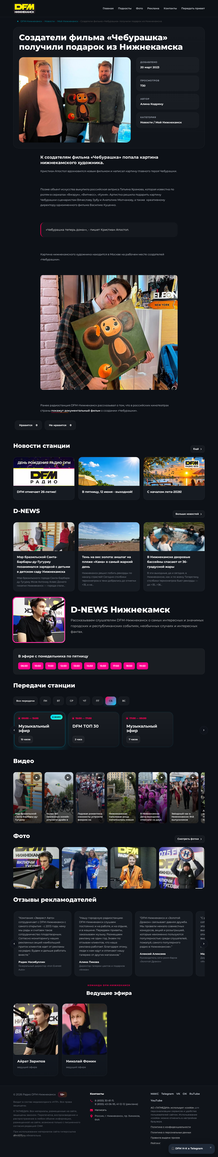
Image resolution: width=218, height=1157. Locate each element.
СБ (111, 700)
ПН (45, 700)
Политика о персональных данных (171, 1132)
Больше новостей (187, 514)
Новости (50, 21)
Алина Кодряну (151, 104)
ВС (124, 700)
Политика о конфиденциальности (171, 1127)
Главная (108, 8)
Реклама (153, 8)
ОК (185, 1093)
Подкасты (125, 8)
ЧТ (84, 700)
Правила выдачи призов (165, 1137)
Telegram (167, 1093)
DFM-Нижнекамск (31, 21)
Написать (100, 1109)
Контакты (170, 8)
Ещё (196, 448)
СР (71, 700)
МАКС (155, 1093)
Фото (139, 8)
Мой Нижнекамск (67, 21)
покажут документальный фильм (75, 410)
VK (178, 1093)
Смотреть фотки (188, 838)
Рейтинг (156, 1143)
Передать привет (193, 8)
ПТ (97, 700)
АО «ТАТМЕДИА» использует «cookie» (173, 1107)
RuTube (194, 1093)
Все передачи (25, 700)
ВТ (58, 700)
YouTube (156, 1100)
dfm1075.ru (19, 1135)
